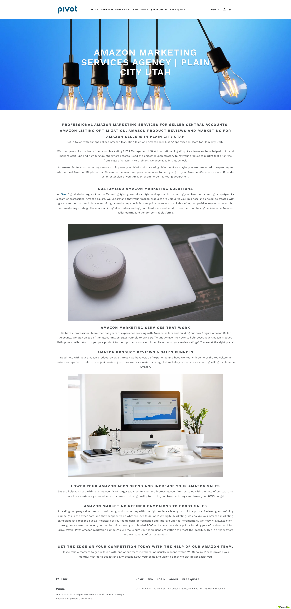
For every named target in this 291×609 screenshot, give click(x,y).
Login (161, 579)
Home (94, 9)
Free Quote (177, 9)
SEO (135, 9)
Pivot (64, 194)
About (144, 9)
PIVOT (147, 588)
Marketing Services (114, 9)
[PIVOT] (71, 9)
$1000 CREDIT (159, 9)
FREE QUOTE (190, 579)
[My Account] (225, 9)
